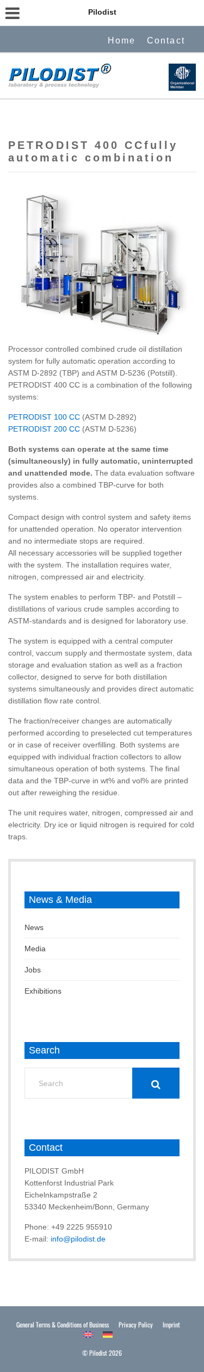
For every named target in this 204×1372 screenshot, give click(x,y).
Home (122, 40)
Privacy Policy (136, 1324)
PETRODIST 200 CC (44, 429)
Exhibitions (42, 991)
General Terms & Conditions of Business (62, 1324)
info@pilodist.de (78, 1238)
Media (35, 948)
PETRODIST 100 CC (45, 417)
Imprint (171, 1324)
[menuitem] (88, 1334)
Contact (166, 40)
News (34, 927)
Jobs (32, 969)
